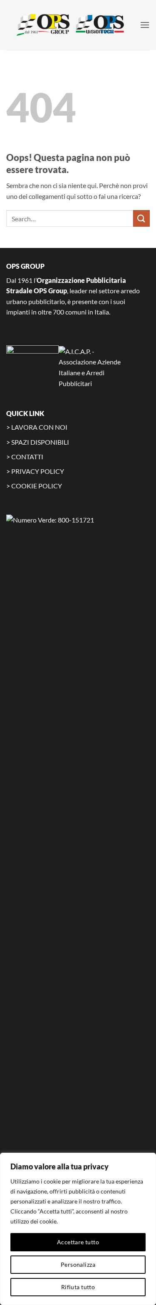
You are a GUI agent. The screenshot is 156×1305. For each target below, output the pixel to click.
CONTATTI (27, 457)
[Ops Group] (73, 24)
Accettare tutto (78, 1242)
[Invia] (141, 218)
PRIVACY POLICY (37, 471)
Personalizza (78, 1264)
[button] (145, 25)
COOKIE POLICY (36, 486)
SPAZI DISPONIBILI (40, 442)
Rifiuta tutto (78, 1286)
